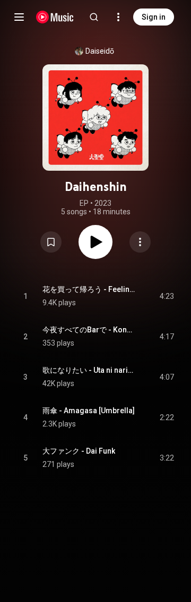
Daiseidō (99, 51)
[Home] (55, 17)
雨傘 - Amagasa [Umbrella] (88, 410)
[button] (51, 242)
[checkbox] (166, 296)
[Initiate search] (93, 17)
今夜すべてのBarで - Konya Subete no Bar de (88, 329)
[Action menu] (140, 242)
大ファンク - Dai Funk (78, 451)
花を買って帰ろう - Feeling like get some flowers (88, 289)
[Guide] (19, 17)
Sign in (154, 17)
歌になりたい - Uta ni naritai (88, 370)
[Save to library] (51, 242)
